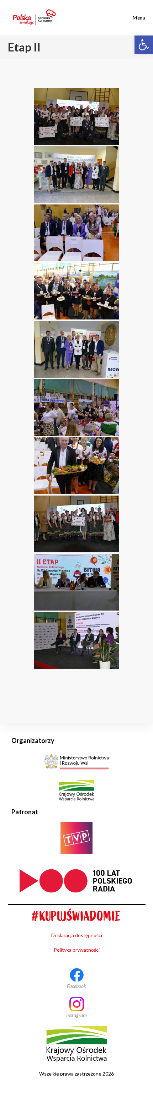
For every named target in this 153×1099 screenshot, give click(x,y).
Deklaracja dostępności (76, 935)
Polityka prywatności (77, 950)
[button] (143, 44)
